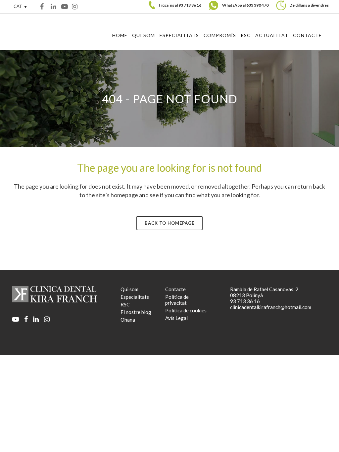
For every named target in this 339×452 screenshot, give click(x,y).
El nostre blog (136, 312)
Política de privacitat (177, 300)
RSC (125, 304)
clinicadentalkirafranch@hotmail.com (270, 307)
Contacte (175, 289)
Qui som (129, 289)
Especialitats (135, 297)
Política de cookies (186, 310)
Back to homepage (169, 223)
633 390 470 (257, 5)
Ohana (128, 320)
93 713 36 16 (189, 5)
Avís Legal (176, 318)
